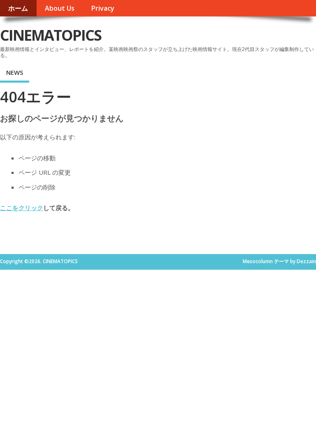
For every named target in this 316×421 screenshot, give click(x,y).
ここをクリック (21, 208)
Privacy (102, 8)
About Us (59, 8)
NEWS (14, 72)
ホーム (18, 8)
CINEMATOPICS (50, 35)
